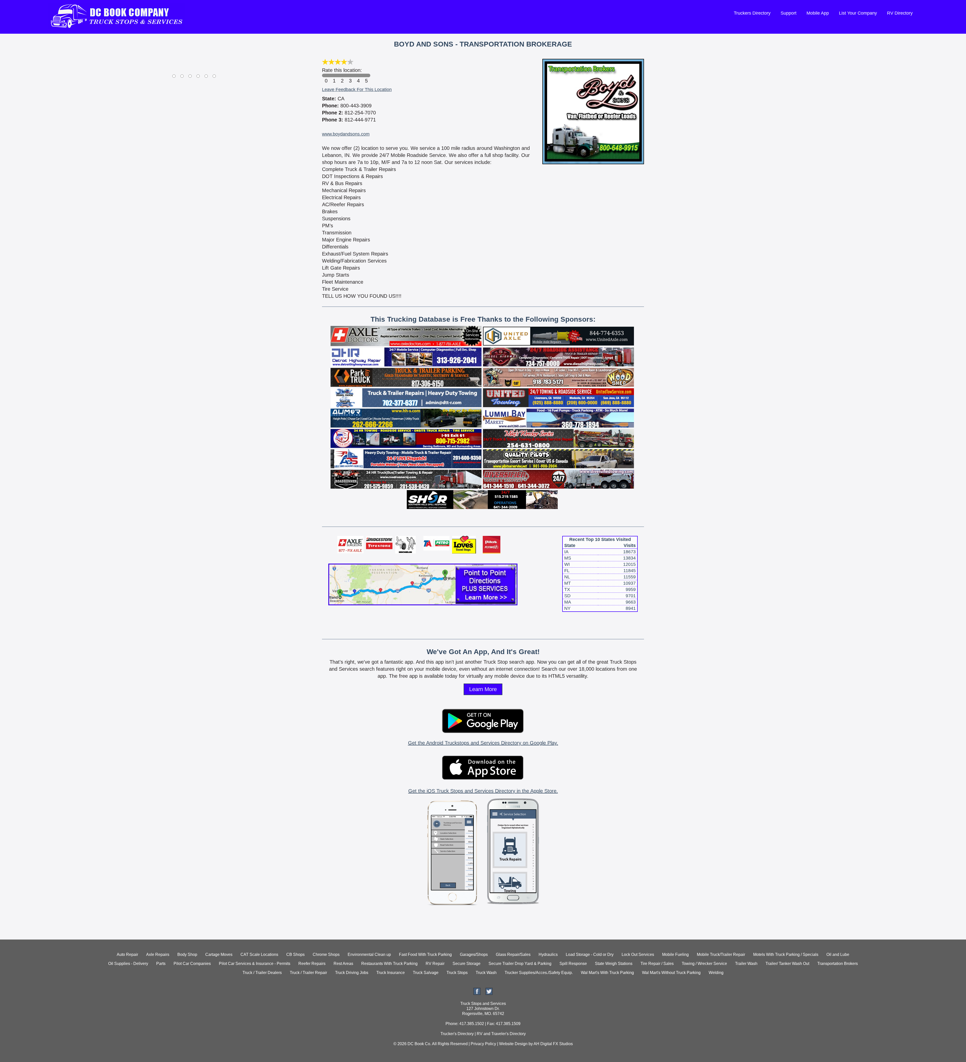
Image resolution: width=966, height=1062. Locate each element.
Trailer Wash (746, 963)
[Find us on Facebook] (476, 993)
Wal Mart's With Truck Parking (607, 972)
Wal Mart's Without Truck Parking (671, 972)
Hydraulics (548, 954)
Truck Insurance (390, 972)
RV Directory (900, 13)
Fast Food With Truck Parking (425, 954)
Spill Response (573, 963)
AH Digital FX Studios (553, 1044)
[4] (358, 75)
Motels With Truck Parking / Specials (785, 954)
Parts (161, 963)
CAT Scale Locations (259, 954)
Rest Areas (343, 963)
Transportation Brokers (837, 963)
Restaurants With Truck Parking (389, 963)
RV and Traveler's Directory (501, 1034)
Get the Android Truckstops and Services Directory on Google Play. (483, 743)
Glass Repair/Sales (513, 954)
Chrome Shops (326, 954)
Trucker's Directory (457, 1034)
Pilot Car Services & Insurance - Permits (254, 963)
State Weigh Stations (613, 963)
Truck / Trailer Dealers (262, 972)
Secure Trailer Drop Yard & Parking (520, 963)
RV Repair (435, 963)
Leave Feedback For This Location (357, 89)
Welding (716, 972)
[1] (334, 75)
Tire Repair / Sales (657, 963)
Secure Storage (466, 963)
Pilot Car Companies (192, 963)
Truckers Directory (752, 13)
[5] (366, 75)
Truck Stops (457, 972)
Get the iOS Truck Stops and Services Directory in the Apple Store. (483, 791)
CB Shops (295, 954)
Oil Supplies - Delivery (128, 963)
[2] (342, 75)
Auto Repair (127, 954)
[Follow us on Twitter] (489, 993)
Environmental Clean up (369, 954)
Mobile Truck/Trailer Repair (721, 954)
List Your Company (858, 13)
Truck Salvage (425, 972)
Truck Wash (486, 972)
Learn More (483, 689)
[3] (350, 75)
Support (788, 13)
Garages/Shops (474, 954)
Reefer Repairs (312, 963)
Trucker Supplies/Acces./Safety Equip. (539, 972)
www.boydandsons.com (346, 134)
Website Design (513, 1044)
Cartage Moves (218, 954)
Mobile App (818, 13)
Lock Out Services (638, 954)
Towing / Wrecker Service (704, 963)
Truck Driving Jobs (351, 972)
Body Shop (187, 954)
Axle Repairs (157, 954)
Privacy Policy (483, 1044)
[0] (326, 75)
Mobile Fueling (675, 954)
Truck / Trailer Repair (308, 972)
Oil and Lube (837, 954)
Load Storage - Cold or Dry (590, 954)
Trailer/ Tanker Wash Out (787, 963)
